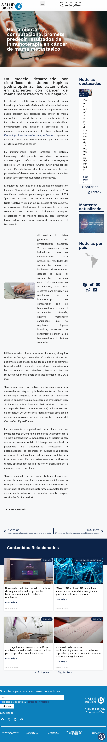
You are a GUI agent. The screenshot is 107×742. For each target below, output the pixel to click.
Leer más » (85, 180)
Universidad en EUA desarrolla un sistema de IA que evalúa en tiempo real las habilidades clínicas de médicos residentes (28, 593)
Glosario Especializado (32, 733)
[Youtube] (21, 719)
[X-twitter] (8, 719)
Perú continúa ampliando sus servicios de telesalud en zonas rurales (85, 135)
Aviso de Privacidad (53, 733)
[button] (42, 3)
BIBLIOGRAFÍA (17, 509)
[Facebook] (2, 719)
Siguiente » (93, 192)
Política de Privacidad (38, 701)
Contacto (96, 733)
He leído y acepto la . (25, 701)
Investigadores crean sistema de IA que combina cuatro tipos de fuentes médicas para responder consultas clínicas (28, 650)
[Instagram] (15, 719)
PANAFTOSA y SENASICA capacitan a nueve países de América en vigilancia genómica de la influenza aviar (76, 591)
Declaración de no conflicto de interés (74, 733)
